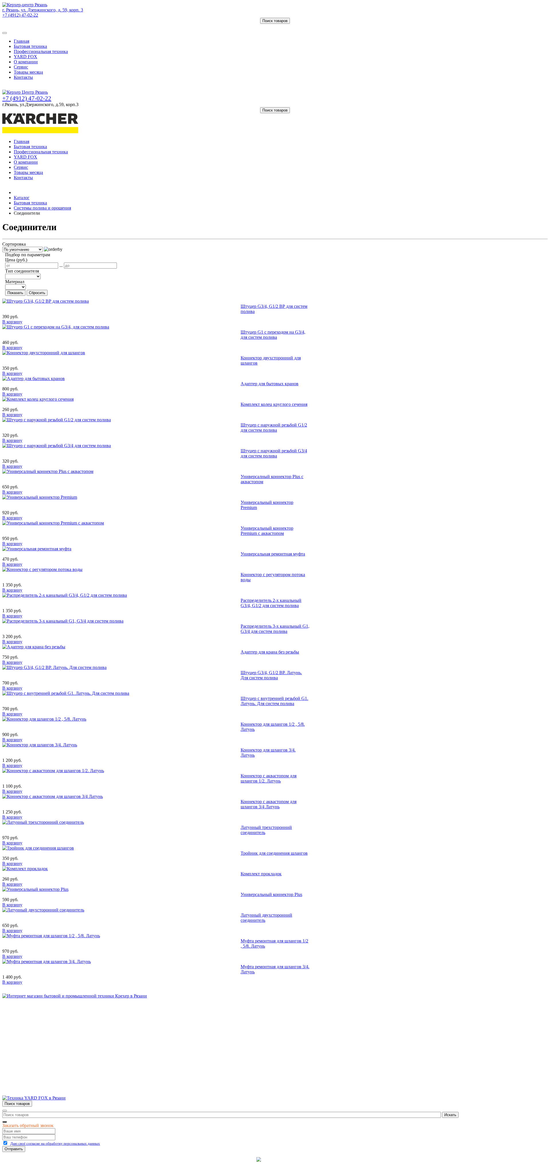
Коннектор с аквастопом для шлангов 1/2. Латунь (268, 778)
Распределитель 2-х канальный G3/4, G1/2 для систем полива (271, 603)
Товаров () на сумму (29, 26)
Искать (450, 1115)
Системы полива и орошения (42, 208)
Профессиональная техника (41, 51)
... (61, 265)
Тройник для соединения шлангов (274, 853)
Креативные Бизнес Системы (226, 1159)
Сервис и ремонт (30, 1027)
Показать (15, 293)
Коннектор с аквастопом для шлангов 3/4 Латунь (268, 804)
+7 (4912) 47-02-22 (20, 15)
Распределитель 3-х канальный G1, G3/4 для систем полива (275, 629)
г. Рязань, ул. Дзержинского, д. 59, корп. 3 (42, 9)
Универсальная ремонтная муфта (273, 553)
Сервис (21, 66)
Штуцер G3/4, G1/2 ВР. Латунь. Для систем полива (271, 675)
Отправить (14, 1149)
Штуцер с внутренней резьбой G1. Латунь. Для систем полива (274, 701)
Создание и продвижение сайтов (320, 1159)
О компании (26, 61)
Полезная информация (36, 1038)
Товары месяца (28, 72)
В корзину (12, 321)
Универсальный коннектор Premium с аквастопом (267, 531)
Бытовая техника (30, 46)
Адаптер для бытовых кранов (269, 383)
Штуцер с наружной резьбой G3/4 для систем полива (274, 453)
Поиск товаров (275, 21)
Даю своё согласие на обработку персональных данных (55, 1143)
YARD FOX (25, 56)
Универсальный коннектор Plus (271, 894)
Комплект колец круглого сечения (274, 404)
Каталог (22, 197)
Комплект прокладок (261, 873)
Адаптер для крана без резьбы (270, 652)
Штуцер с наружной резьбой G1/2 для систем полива (274, 427)
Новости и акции (31, 1032)
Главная (21, 41)
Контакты (23, 77)
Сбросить (37, 293)
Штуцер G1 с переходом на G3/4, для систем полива (273, 335)
